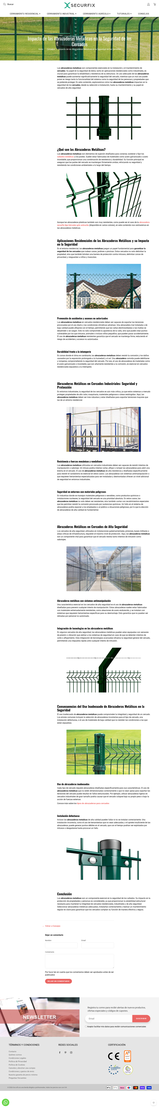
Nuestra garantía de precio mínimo (23, 1075)
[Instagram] (71, 1052)
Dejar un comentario (58, 981)
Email (83, 940)
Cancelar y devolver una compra (22, 1068)
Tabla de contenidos (25, 71)
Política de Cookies (17, 1065)
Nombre (48, 940)
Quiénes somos (15, 1055)
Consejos (143, 14)
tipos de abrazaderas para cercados (93, 803)
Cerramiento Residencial (24, 14)
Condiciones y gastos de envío (21, 1071)
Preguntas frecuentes (17, 1078)
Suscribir (141, 1019)
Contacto (12, 1052)
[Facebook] (60, 1052)
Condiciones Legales (17, 1058)
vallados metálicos (65, 157)
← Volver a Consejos (51, 926)
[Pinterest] (65, 1052)
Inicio (41, 49)
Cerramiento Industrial (61, 14)
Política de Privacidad (18, 1061)
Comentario (49, 952)
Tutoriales (123, 14)
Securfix (16, 1087)
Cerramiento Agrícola (96, 14)
